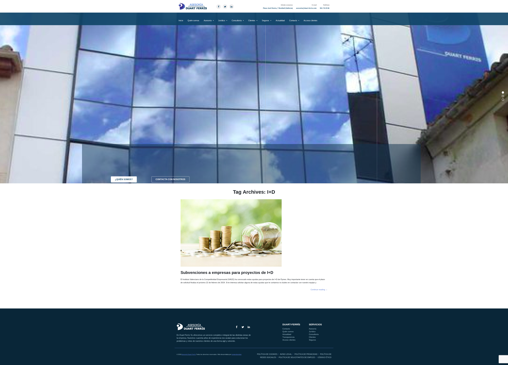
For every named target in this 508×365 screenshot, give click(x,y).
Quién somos (193, 20)
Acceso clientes (310, 20)
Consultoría (237, 20)
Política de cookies (267, 354)
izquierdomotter (237, 354)
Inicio (181, 20)
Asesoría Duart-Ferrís (189, 354)
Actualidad (280, 20)
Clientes (251, 20)
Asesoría (208, 20)
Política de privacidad (305, 354)
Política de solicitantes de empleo (297, 357)
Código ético (324, 357)
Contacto (293, 20)
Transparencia (288, 337)
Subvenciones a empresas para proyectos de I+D (227, 272)
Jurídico (221, 20)
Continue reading (319, 289)
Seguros (265, 20)
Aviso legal (286, 354)
